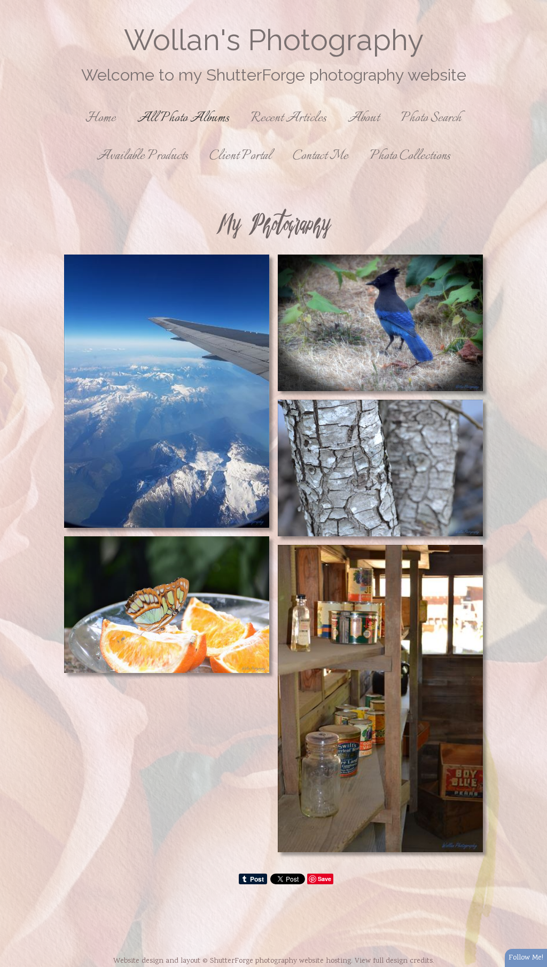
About (363, 118)
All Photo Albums (183, 118)
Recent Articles (288, 118)
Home (100, 118)
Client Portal (240, 156)
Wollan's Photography (274, 39)
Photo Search (431, 118)
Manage (533, 5)
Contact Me (320, 156)
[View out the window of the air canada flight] (167, 391)
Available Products (142, 156)
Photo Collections (410, 156)
